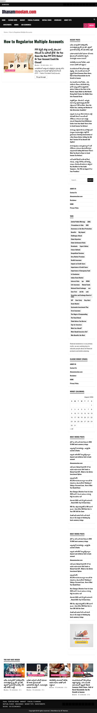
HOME (72, 204)
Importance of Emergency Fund (80, 271)
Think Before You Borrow (78, 321)
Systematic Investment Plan (79, 307)
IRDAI (88, 281)
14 (88, 413)
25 (78, 421)
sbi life (81, 292)
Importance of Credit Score (79, 267)
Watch (91, 25)
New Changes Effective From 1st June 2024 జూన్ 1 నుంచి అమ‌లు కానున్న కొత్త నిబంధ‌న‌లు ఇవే (81, 494)
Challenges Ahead (76, 236)
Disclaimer (73, 200)
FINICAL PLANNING (33, 20)
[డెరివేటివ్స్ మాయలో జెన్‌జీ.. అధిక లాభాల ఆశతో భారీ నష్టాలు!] (59, 670)
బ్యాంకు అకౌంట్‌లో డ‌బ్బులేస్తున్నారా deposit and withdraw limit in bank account (80, 456)
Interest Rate (75, 281)
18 (78, 417)
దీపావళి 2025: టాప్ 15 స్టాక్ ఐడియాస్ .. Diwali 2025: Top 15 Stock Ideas (81, 501)
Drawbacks (74, 246)
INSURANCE (57, 20)
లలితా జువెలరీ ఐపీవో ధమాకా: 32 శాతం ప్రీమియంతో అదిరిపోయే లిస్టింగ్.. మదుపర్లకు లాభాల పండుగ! (81, 55)
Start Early (78, 300)
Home (3, 20)
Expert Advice (84, 246)
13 (85, 413)
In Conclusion (75, 274)
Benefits (73, 232)
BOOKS (16, 25)
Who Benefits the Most (78, 335)
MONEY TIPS (68, 20)
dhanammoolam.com (76, 196)
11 (78, 413)
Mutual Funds (86, 285)
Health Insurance (76, 260)
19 (82, 417)
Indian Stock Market (77, 278)
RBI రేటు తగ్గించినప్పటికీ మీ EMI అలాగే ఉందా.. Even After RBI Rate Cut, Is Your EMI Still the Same (81, 509)
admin (38, 65)
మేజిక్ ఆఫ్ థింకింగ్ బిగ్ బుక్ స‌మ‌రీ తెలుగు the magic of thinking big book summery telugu (80, 517)
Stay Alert (87, 300)
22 (91, 417)
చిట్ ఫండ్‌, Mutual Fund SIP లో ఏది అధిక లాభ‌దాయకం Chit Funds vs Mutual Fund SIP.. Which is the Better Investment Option (81, 470)
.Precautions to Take (77, 225)
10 (75, 413)
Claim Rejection (76, 239)
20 (85, 417)
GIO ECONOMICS (26, 25)
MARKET (22, 20)
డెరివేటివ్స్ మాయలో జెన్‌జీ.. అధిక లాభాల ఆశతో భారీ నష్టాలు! (80, 63)
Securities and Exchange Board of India (81, 296)
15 (91, 413)
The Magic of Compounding (79, 314)
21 (88, 417)
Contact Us (73, 192)
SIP (72, 300)
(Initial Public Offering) (78, 222)
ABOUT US (73, 189)
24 (75, 421)
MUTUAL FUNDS (46, 20)
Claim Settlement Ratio (78, 243)
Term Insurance (75, 311)
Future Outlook (75, 250)
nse (89, 288)
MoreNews (54, 711)
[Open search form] (94, 19)
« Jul (71, 429)
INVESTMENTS (7, 25)
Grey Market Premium (77, 257)
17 (75, 417)
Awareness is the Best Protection (81, 229)
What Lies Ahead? (76, 328)
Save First (74, 292)
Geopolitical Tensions (77, 253)
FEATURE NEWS (12, 20)
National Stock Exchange (78, 288)
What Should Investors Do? (79, 332)
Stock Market (75, 304)
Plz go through (41, 77)
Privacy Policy (74, 208)
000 (87, 225)
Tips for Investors (76, 325)
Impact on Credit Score (78, 264)
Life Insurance (75, 285)
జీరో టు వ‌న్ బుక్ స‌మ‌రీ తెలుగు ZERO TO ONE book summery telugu (81, 443)
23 (72, 421)
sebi (87, 292)
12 (82, 413)
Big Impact (82, 232)
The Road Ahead (76, 318)
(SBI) (88, 222)
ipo (83, 281)
